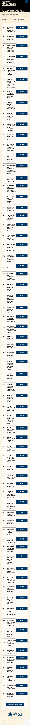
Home (3, 14)
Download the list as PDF (15, 704)
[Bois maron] (9, 3)
